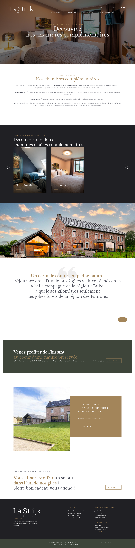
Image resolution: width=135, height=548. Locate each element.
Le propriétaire (86, 13)
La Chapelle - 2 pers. (74, 515)
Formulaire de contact (99, 517)
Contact (121, 13)
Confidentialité (106, 543)
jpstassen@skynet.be (101, 515)
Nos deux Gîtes (58, 13)
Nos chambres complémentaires (77, 518)
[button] (7, 166)
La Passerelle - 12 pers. (74, 513)
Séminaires (101, 7)
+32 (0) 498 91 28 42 (101, 513)
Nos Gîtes (114, 360)
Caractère (74, 544)
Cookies (26, 543)
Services (72, 13)
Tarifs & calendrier (105, 13)
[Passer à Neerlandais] (124, 7)
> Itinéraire (99, 532)
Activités (112, 7)
